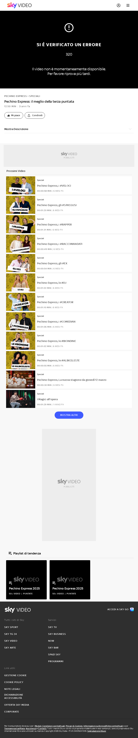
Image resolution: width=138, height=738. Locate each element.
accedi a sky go (118, 609)
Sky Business (57, 634)
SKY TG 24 (10, 634)
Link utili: (10, 668)
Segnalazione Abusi (96, 731)
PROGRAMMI (55, 661)
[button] (13, 115)
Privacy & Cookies (74, 726)
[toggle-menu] (128, 5)
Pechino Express (15, 96)
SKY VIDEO (10, 640)
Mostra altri (69, 415)
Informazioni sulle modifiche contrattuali (103, 726)
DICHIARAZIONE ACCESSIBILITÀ (13, 696)
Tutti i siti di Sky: (14, 620)
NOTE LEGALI (12, 689)
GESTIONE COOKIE (15, 675)
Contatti (42, 728)
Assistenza (31, 728)
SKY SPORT (11, 627)
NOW (51, 640)
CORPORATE (11, 711)
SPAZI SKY (54, 654)
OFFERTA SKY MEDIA (16, 704)
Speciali (34, 96)
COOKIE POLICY (13, 682)
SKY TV (52, 627)
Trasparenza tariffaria (14, 728)
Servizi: (52, 620)
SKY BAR (53, 647)
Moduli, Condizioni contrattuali (50, 726)
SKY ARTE (10, 647)
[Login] (118, 5)
